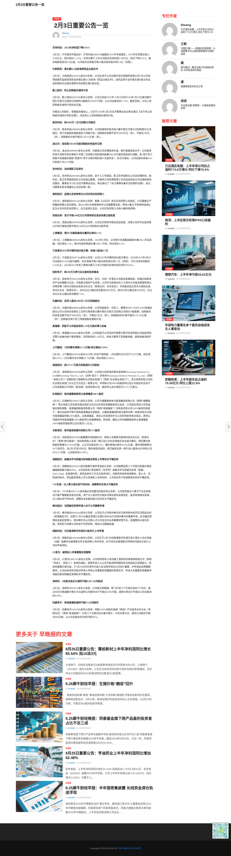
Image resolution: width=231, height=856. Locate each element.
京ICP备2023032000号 (129, 848)
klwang (65, 33)
